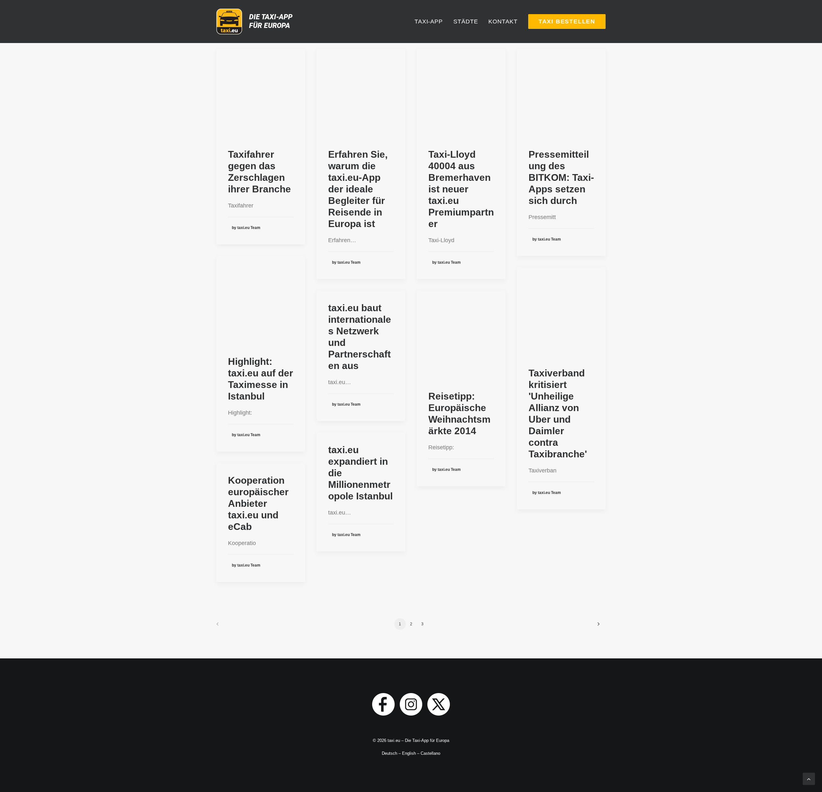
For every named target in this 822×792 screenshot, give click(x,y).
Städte (465, 21)
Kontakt (502, 21)
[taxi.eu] (255, 21)
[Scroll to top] (809, 778)
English (409, 753)
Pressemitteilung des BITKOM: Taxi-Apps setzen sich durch (561, 177)
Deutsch (389, 753)
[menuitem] (431, 21)
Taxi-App (429, 21)
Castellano (430, 753)
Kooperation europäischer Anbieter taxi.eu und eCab (258, 503)
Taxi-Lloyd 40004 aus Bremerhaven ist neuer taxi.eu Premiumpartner (461, 189)
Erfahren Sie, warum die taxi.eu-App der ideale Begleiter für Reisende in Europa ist (358, 189)
